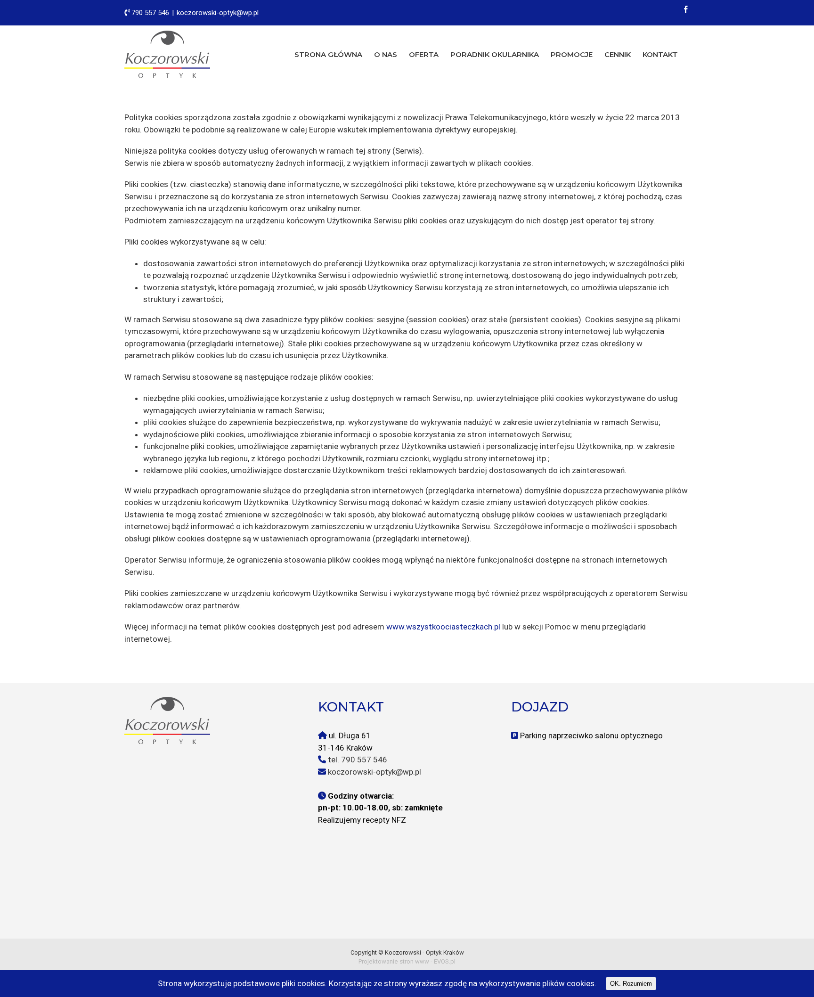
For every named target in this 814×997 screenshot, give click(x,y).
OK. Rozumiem (631, 983)
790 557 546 (150, 12)
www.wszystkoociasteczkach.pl (443, 626)
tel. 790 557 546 (357, 759)
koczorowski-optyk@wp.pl (218, 12)
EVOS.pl (445, 961)
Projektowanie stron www (393, 961)
